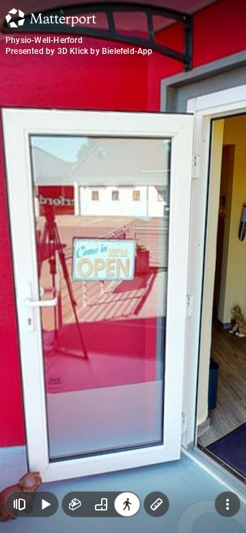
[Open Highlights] (19, 504)
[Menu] (228, 504)
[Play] (45, 504)
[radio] (75, 504)
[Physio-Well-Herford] (123, 266)
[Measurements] (156, 504)
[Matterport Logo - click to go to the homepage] (51, 17)
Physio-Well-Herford (44, 40)
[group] (101, 504)
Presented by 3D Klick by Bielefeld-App (79, 51)
